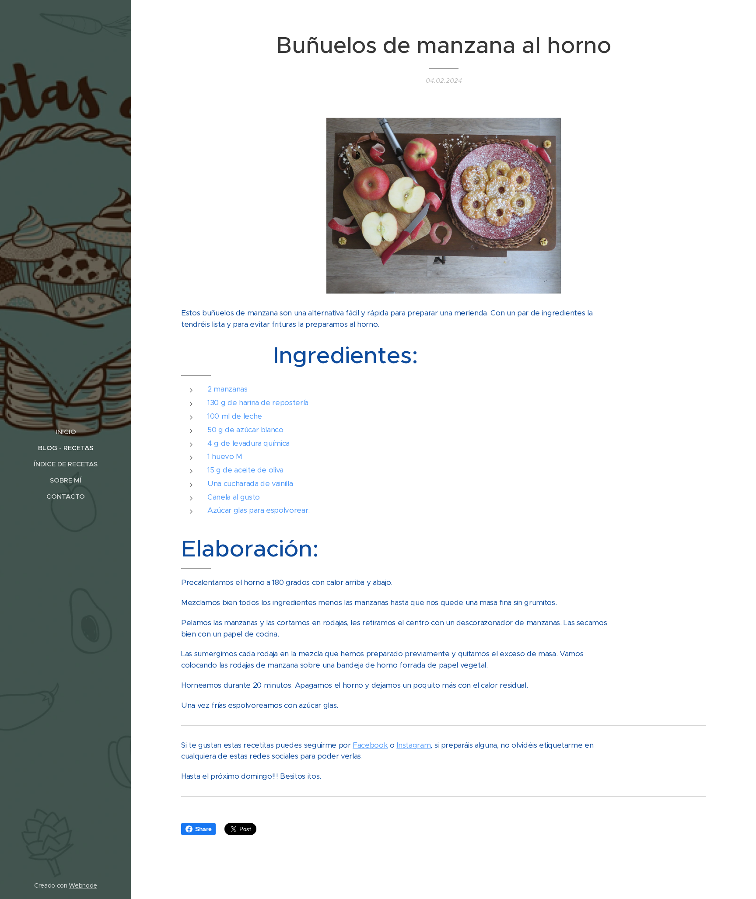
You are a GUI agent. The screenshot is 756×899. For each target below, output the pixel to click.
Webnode (83, 885)
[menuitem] (66, 432)
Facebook (370, 745)
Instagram (413, 745)
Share (203, 829)
